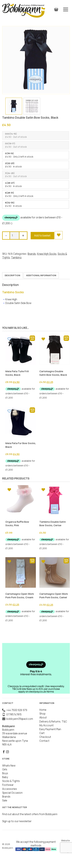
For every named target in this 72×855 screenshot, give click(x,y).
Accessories (9, 789)
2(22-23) (10, 163)
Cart (42, 733)
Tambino (16, 257)
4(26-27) (10, 182)
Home (42, 710)
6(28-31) (9, 192)
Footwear (8, 785)
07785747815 (13, 714)
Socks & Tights (11, 781)
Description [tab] (12, 275)
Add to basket (42, 235)
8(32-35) (10, 202)
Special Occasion (12, 793)
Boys (5, 773)
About (43, 717)
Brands (32, 254)
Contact (44, 741)
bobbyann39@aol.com (19, 719)
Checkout (45, 737)
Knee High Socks (46, 254)
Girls (4, 769)
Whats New (9, 765)
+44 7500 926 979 (16, 710)
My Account (46, 725)
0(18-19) (9, 153)
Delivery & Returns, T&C (53, 721)
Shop (42, 713)
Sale (4, 800)
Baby (5, 777)
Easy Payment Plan (50, 729)
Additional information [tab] (41, 275)
